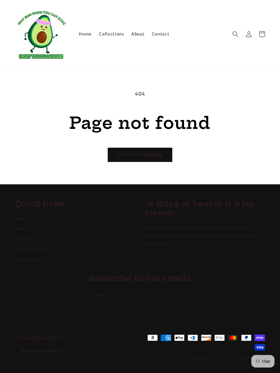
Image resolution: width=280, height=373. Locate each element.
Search (22, 218)
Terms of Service (33, 249)
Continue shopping (140, 154)
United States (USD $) (41, 350)
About (21, 228)
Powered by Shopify (249, 358)
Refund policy (30, 259)
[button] (235, 34)
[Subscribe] (187, 295)
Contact (24, 239)
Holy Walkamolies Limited (211, 358)
